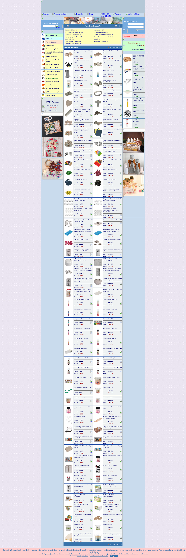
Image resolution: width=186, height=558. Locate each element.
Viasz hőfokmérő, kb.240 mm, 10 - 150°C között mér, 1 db (112, 189)
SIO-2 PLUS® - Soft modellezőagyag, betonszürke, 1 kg (83, 456)
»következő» (117, 47)
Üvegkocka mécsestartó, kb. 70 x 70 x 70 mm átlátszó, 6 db (112, 199)
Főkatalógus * (49, 39)
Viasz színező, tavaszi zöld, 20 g (82, 169)
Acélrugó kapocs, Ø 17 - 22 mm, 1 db (138, 78)
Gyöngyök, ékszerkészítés (52, 88)
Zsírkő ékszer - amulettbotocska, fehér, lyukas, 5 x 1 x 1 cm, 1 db (82, 110)
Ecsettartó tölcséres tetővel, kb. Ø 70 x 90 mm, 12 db (138, 68)
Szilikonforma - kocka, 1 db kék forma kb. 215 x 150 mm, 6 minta (111, 230)
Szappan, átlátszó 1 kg (79, 397)
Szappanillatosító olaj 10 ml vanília (82, 358)
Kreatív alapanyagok (51, 75)
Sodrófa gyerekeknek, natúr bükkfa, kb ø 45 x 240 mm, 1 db (112, 417)
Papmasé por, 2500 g (79, 524)
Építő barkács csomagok (52, 92)
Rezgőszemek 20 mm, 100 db (138, 110)
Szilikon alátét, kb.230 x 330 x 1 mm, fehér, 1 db (112, 290)
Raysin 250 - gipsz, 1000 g (110, 465)
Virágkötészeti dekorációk (53, 71)
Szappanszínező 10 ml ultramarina (82, 309)
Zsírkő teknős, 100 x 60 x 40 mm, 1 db (112, 51)
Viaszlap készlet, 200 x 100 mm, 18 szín (83, 160)
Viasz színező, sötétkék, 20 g (81, 179)
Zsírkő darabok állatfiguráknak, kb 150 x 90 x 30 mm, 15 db (82, 120)
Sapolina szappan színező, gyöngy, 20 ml (112, 456)
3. (112, 47)
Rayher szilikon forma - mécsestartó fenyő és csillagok (83, 485)
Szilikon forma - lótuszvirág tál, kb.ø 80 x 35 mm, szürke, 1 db (112, 279)
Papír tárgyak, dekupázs (52, 64)
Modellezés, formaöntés (52, 78)
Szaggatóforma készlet (79, 416)
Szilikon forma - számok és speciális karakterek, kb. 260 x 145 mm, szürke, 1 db (83, 279)
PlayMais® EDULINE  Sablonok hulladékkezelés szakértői (111, 486)
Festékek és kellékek (51, 57)
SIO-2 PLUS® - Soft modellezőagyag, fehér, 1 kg (112, 446)
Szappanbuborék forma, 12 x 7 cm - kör (83, 388)
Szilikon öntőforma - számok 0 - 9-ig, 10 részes (83, 240)
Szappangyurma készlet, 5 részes (111, 377)
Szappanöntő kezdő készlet (80, 348)
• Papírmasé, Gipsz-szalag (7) (73, 34)
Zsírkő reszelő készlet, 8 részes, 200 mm (83, 71)
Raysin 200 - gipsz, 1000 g (110, 475)
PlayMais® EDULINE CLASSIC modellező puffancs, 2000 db (111, 505)
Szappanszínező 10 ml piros (110, 328)
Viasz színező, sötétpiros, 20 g (110, 169)
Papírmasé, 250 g (107, 524)
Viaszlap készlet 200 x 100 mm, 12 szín (112, 160)
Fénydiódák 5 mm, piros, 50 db (137, 120)
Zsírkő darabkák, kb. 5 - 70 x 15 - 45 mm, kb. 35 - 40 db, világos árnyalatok (83, 130)
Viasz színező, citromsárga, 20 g (82, 189)
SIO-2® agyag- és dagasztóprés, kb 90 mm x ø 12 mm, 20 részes (82, 427)
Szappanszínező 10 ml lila (109, 338)
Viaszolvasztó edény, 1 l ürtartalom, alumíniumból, (83, 150)
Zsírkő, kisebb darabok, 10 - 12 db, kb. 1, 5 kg (83, 51)
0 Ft (142, 45)
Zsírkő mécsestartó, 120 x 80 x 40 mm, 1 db (82, 90)
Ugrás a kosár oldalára (138, 49)
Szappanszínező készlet (109, 319)
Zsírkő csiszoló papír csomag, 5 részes (112, 129)
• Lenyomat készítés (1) (71, 30)
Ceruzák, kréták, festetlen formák (53, 60)
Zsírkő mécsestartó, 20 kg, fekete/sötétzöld (109, 81)
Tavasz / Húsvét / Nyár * (52, 35)
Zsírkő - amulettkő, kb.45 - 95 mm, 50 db (83, 141)
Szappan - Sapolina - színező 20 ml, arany (112, 407)
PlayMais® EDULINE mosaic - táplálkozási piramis (111, 495)
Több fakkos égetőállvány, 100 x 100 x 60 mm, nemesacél (83, 220)
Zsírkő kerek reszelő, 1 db (109, 90)
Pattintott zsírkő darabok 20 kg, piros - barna (112, 515)
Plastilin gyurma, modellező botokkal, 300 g (83, 515)
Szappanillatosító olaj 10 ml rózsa (111, 358)
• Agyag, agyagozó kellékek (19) (73, 37)
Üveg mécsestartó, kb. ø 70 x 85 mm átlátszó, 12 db (83, 209)
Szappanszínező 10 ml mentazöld (82, 319)
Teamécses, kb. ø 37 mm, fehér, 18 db (112, 219)
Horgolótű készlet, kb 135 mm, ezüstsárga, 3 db (138, 100)
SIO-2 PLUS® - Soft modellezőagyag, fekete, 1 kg (112, 436)
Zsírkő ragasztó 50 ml (108, 70)
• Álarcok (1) (96, 39)
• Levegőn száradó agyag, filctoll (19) (103, 34)
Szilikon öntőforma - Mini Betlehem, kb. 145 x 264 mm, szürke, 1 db (112, 269)
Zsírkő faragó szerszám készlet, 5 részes (82, 61)
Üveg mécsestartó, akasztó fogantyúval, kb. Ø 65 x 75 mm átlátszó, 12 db (111, 210)
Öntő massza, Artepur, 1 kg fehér (111, 534)
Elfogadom (113, 556)
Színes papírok (50, 45)
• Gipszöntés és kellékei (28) (100, 41)
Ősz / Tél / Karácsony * (52, 42)
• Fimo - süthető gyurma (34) (73, 41)
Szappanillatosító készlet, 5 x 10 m (82, 377)
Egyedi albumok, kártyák (53, 68)
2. (110, 47)
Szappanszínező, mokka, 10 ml (81, 299)
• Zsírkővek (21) (69, 39)
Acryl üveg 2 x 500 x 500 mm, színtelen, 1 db (138, 89)
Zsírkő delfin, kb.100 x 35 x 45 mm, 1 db (112, 110)
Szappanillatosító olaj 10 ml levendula (112, 367)
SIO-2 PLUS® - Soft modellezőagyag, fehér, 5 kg (83, 446)
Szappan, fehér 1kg (108, 387)
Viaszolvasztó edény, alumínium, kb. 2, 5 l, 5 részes (112, 141)
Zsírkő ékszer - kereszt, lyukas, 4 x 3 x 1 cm (112, 100)
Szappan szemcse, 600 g (109, 397)
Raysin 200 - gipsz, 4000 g (80, 475)
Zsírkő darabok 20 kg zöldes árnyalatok (110, 120)
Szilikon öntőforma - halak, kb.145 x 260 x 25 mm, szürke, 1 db (83, 249)
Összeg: (138, 45)
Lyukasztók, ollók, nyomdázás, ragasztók (54, 52)
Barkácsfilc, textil (50, 85)
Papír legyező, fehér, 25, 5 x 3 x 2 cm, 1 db (82, 534)
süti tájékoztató (82, 556)
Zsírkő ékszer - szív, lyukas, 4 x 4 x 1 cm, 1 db (83, 100)
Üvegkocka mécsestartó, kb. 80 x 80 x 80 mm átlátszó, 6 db (83, 199)
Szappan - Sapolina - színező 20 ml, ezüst (83, 407)
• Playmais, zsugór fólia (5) (100, 32)
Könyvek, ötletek (50, 95)
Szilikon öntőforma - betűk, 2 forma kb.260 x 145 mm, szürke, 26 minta (83, 269)
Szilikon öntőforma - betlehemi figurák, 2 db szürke (111, 259)
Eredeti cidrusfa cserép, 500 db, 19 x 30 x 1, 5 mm (138, 56)
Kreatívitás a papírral (51, 49)
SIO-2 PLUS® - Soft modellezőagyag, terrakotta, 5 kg (112, 427)
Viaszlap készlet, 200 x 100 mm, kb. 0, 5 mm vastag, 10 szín (112, 150)
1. (108, 47)
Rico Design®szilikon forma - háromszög (81, 466)
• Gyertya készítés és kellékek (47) (74, 32)
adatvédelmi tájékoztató (99, 556)
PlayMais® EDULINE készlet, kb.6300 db (81, 505)
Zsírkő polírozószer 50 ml (80, 80)
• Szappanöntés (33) (98, 30)
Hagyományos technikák (52, 81)
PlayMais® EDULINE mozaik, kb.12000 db (81, 495)
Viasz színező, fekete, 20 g (109, 179)
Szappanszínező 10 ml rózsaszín (82, 328)
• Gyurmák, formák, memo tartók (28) (103, 37)
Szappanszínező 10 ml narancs (81, 338)
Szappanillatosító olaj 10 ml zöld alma (112, 348)
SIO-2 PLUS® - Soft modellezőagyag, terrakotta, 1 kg (83, 436)
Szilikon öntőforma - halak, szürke (112, 239)
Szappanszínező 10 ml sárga (110, 309)
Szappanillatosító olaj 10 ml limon (82, 367)
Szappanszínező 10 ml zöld (110, 299)
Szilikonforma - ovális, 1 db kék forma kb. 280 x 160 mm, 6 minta (82, 230)
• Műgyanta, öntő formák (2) (73, 43)
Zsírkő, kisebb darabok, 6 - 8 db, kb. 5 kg (112, 61)
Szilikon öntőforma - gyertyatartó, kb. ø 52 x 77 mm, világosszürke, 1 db (112, 249)
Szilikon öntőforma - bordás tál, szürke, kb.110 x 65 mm (82, 259)
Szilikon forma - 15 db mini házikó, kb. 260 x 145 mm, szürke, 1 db (83, 290)
